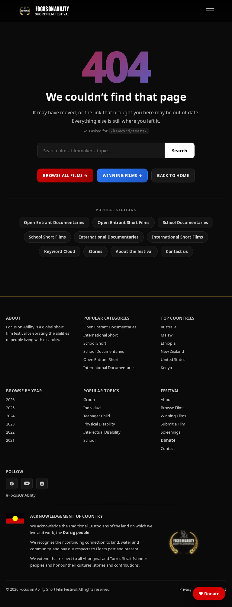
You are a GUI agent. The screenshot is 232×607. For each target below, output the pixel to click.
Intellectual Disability (102, 432)
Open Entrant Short (101, 359)
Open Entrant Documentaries (54, 222)
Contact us (177, 251)
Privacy (185, 589)
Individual (92, 407)
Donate (168, 440)
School (89, 440)
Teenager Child (96, 416)
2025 (10, 407)
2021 (10, 440)
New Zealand (172, 351)
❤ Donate (209, 593)
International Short (100, 335)
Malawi (167, 335)
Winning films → (122, 175)
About (166, 399)
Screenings (170, 432)
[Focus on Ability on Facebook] (12, 483)
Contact (168, 448)
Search (179, 150)
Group (89, 399)
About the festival (134, 251)
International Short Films (177, 237)
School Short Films (47, 237)
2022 (10, 432)
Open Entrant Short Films (124, 222)
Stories (95, 251)
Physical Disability (99, 424)
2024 (10, 416)
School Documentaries (185, 222)
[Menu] (210, 10)
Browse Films (172, 407)
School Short (94, 343)
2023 (10, 424)
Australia (168, 327)
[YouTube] (27, 483)
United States (173, 359)
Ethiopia (168, 343)
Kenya (166, 367)
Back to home (173, 175)
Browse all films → (65, 175)
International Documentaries (109, 237)
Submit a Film (173, 424)
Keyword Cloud (59, 251)
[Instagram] (42, 483)
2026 (10, 399)
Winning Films (173, 416)
